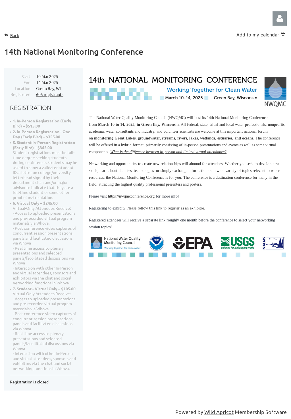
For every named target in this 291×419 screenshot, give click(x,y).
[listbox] (261, 34)
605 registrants (49, 94)
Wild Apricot (219, 412)
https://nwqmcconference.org (131, 196)
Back (14, 35)
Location (22, 88)
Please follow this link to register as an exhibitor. (165, 208)
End (27, 82)
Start (26, 76)
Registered (20, 94)
